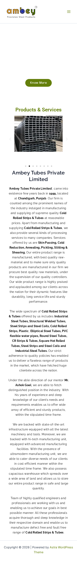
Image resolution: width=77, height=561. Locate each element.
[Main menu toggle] (69, 12)
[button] (10, 139)
